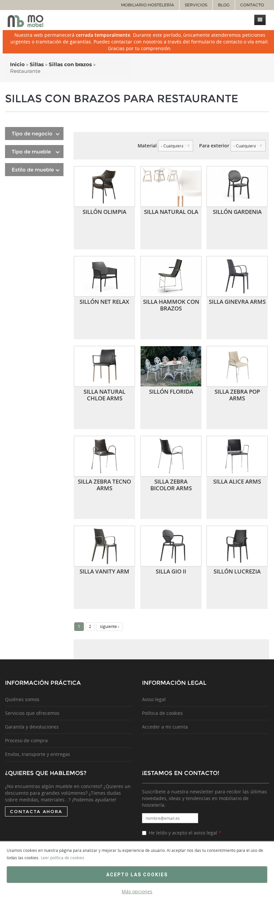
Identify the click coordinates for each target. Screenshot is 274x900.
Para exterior (214, 145)
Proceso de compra (26, 740)
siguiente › (109, 626)
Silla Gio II (171, 571)
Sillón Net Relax (104, 301)
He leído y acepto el (185, 832)
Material (147, 145)
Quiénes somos (22, 699)
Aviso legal (154, 699)
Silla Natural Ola (171, 212)
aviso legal (205, 832)
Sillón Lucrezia (237, 571)
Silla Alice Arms (237, 481)
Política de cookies (162, 713)
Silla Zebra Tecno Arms (104, 485)
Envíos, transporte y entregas (37, 754)
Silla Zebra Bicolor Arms (171, 485)
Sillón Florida (171, 391)
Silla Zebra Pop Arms (237, 395)
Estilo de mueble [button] (33, 169)
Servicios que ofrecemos (32, 713)
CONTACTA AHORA (36, 811)
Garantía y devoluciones (32, 727)
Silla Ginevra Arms (237, 301)
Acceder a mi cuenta (165, 727)
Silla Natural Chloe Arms (104, 395)
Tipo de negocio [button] (32, 133)
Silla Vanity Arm (104, 571)
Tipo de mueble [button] (31, 151)
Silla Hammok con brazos (171, 305)
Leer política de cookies (62, 857)
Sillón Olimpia (104, 212)
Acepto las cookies (137, 874)
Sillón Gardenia (237, 212)
